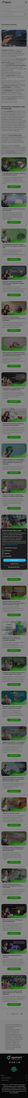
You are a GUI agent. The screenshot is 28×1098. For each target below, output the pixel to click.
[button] (14, 567)
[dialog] (14, 549)
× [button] (24, 530)
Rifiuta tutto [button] (14, 563)
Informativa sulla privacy (12, 544)
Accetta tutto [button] (14, 560)
